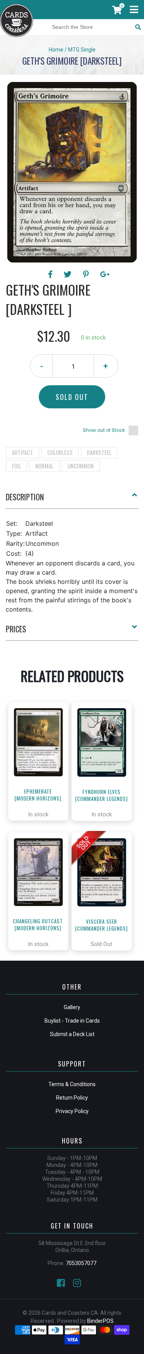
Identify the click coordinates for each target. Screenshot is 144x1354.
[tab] (72, 500)
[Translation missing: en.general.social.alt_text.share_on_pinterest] (87, 274)
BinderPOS (100, 1321)
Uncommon (81, 465)
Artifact (22, 452)
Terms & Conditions (72, 1084)
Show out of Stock (104, 430)
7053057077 (81, 1263)
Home (56, 50)
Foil (16, 465)
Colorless (60, 452)
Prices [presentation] (16, 629)
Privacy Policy (72, 1111)
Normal (44, 465)
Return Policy (72, 1098)
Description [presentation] (25, 497)
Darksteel (99, 452)
